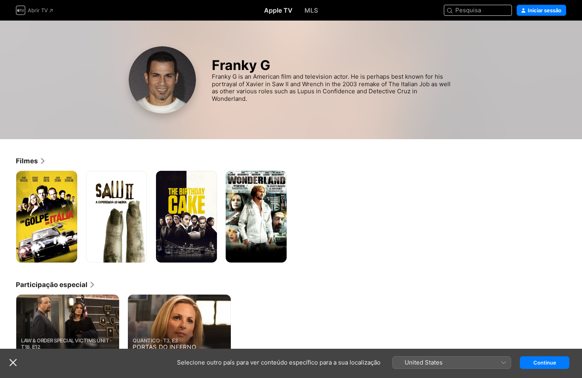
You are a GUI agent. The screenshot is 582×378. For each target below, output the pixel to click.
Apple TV (278, 10)
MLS (311, 10)
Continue (544, 362)
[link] (31, 161)
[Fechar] (13, 362)
